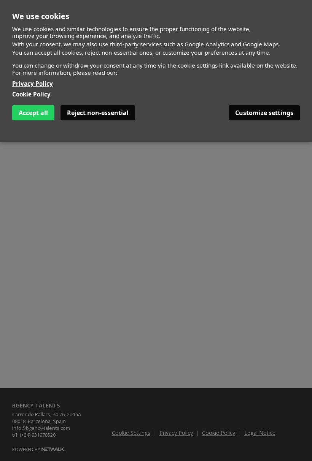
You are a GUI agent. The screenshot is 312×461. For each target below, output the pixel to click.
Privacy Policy (32, 83)
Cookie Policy (31, 94)
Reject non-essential (98, 113)
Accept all (33, 113)
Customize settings (264, 113)
